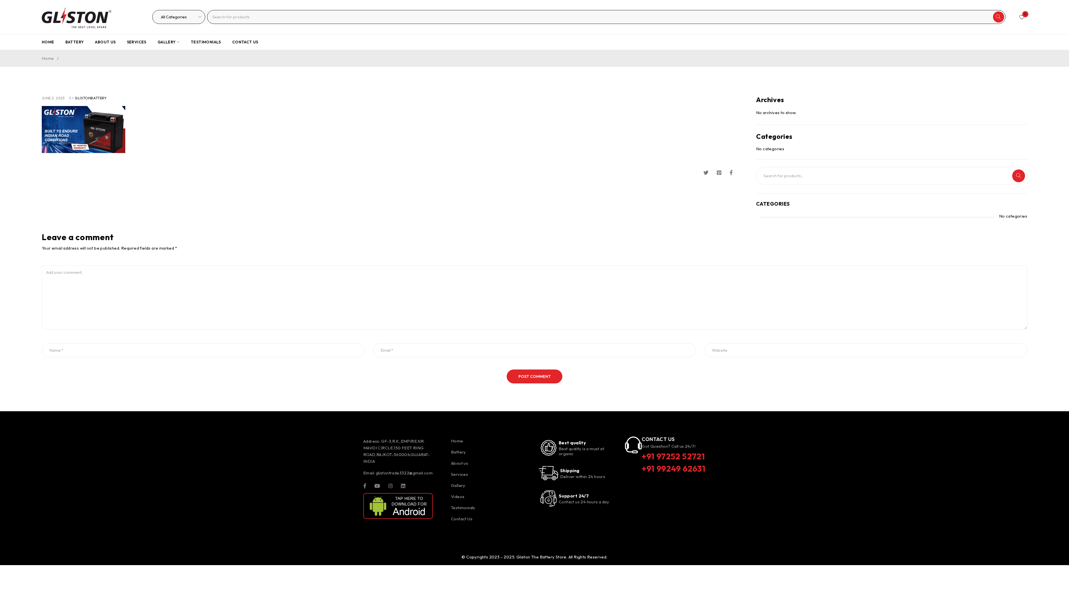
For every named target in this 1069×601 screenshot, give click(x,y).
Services (459, 474)
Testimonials (463, 507)
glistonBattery (91, 98)
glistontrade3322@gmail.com (404, 473)
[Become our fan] (364, 485)
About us (459, 463)
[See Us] (390, 485)
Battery (458, 452)
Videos (457, 496)
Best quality (572, 442)
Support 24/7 (574, 496)
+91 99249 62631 (673, 468)
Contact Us (461, 518)
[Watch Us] (377, 485)
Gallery (458, 485)
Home (48, 58)
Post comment (534, 376)
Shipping (570, 470)
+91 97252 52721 (673, 456)
